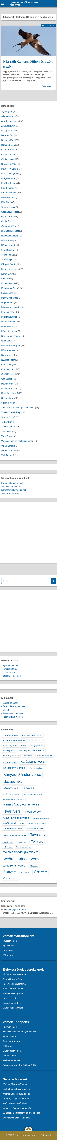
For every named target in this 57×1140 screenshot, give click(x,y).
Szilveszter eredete (10, 493)
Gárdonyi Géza (8, 207)
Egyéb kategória (9, 183)
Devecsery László (9, 169)
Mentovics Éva (8, 312)
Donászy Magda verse (14, 745)
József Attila (7, 255)
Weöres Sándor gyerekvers (20, 852)
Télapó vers (21, 842)
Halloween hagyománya (14, 984)
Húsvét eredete (10, 998)
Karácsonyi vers (32, 761)
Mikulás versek (8, 322)
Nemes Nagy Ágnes (10, 345)
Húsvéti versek (8, 245)
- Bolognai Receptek (11, 676)
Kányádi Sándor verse (22, 774)
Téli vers (37, 841)
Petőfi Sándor (7, 384)
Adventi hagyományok (13, 979)
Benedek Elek (8, 140)
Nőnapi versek (8, 350)
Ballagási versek (9, 131)
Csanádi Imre (7, 150)
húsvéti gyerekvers (11, 756)
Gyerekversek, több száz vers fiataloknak (24, 4)
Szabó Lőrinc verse (13, 828)
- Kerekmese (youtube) (12, 713)
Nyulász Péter (8, 360)
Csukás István (8, 159)
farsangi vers (9, 750)
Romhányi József (9, 393)
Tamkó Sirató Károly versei (14, 835)
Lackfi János (7, 293)
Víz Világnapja (8, 446)
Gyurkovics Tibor (9, 226)
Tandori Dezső (8, 417)
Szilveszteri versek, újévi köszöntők (18, 408)
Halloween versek (9, 236)
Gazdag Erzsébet (9, 212)
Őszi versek (6, 379)
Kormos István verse (37, 768)
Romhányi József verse (37, 824)
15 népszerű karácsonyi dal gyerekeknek (22, 1113)
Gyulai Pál (6, 221)
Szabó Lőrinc (7, 398)
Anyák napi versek (10, 121)
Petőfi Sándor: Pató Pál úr (15, 1103)
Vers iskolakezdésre (23, 847)
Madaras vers (12, 781)
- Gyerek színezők (9, 703)
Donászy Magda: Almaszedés (17, 1098)
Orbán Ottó (6, 365)
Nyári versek (7, 355)
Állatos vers (34, 866)
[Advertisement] (28, 532)
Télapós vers (7, 842)
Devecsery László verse (37, 741)
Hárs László (7, 240)
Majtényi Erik (7, 302)
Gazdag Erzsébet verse (31, 750)
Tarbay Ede (6, 422)
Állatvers (9, 872)
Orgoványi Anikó (9, 369)
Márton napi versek (10, 307)
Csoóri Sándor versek (14, 740)
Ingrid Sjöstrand (8, 250)
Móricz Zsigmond (9, 331)
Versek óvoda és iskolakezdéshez (17, 441)
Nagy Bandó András (10, 336)
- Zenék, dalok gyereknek (13, 706)
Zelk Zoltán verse (14, 865)
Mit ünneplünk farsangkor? (15, 974)
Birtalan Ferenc (8, 145)
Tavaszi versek (8, 427)
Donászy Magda (9, 173)
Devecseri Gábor (9, 164)
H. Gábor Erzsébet (10, 231)
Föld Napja (6, 202)
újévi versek (25, 872)
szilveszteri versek (35, 829)
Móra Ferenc (7, 326)
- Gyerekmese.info (9, 665)
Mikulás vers (11, 794)
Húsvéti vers (28, 756)
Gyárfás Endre (8, 216)
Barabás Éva (7, 135)
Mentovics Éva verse (18, 788)
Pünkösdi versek (9, 388)
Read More (47, 86)
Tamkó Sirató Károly (10, 412)
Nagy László (7, 341)
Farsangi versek (8, 193)
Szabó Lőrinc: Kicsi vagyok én (17, 1089)
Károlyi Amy (7, 274)
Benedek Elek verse (32, 735)
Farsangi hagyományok (12, 483)
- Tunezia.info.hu (9, 669)
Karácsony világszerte (13, 993)
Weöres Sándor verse (21, 859)
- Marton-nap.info (9, 672)
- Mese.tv (5, 710)
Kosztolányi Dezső (10, 288)
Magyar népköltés (9, 298)
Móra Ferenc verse (34, 794)
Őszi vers (40, 872)
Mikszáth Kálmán (48, 26)
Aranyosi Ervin (8, 126)
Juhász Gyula (7, 259)
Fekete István (7, 197)
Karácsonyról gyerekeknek (13, 490)
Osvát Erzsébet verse (16, 817)
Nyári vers (12, 811)
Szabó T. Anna (8, 403)
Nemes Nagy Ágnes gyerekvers (13, 799)
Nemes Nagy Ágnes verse (21, 804)
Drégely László (8, 178)
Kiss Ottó (5, 279)
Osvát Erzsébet (8, 374)
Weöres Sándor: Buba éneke (16, 1094)
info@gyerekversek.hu (18, 909)
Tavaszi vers (40, 835)
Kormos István (8, 283)
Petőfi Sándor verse (13, 823)
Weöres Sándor (8, 450)
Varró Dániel (7, 436)
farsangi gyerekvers (36, 746)
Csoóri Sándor (8, 154)
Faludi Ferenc (7, 188)
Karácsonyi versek (10, 269)
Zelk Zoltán (6, 455)
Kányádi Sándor (9, 264)
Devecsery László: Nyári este (16, 1118)
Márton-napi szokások (13, 1008)
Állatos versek (8, 116)
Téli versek (6, 431)
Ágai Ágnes (6, 111)
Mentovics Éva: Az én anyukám (17, 1108)
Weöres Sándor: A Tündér (15, 1084)
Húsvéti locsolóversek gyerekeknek (19, 1032)
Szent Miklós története (11, 486)
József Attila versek (9, 762)
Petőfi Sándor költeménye (41, 818)
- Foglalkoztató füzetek (12, 717)
